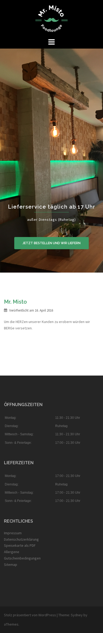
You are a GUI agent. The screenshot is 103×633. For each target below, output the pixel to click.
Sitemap (10, 564)
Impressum (13, 533)
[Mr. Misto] (51, 18)
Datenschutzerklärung (21, 539)
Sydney (77, 615)
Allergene (11, 551)
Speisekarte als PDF (20, 545)
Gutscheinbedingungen (22, 558)
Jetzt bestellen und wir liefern (51, 243)
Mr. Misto (15, 302)
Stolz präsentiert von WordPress (30, 615)
